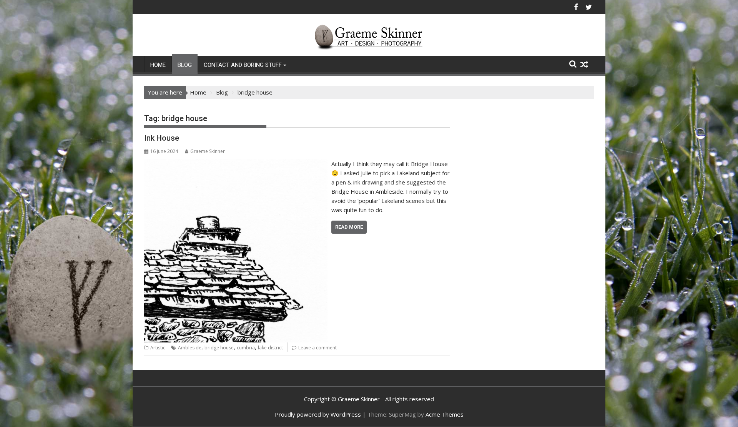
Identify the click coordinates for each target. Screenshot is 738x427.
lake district (270, 347)
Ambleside (189, 347)
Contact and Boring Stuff (243, 64)
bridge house (219, 347)
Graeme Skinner (207, 151)
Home (158, 64)
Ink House (161, 138)
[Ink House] (235, 164)
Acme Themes (445, 414)
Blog (185, 64)
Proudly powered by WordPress (318, 414)
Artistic (157, 347)
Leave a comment (317, 347)
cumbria (246, 347)
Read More (349, 227)
